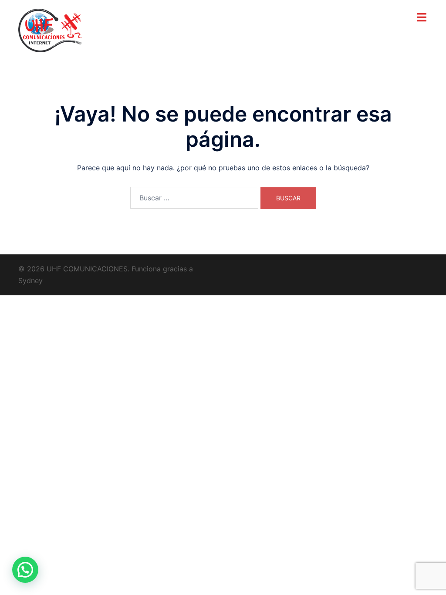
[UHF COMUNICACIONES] (50, 29)
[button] (25, 570)
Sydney (30, 280)
